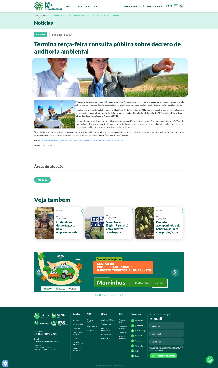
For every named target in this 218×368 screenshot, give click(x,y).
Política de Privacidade (105, 329)
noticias (47, 16)
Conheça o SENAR (108, 320)
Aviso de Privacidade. (157, 350)
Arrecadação (106, 334)
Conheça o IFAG (122, 321)
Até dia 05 (42, 180)
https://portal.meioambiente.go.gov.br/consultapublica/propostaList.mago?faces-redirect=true (82, 140)
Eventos (76, 338)
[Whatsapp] (210, 360)
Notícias (59, 210)
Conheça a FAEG (90, 321)
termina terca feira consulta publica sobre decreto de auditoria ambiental (87, 16)
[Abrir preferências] (5, 363)
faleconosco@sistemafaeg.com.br (46, 341)
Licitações (104, 338)
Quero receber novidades (163, 355)
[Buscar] (181, 6)
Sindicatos (90, 330)
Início (37, 16)
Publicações (123, 332)
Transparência (92, 326)
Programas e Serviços (77, 333)
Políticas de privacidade (77, 349)
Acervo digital (78, 324)
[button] (175, 272)
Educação (76, 328)
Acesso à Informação (123, 337)
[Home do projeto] (48, 6)
